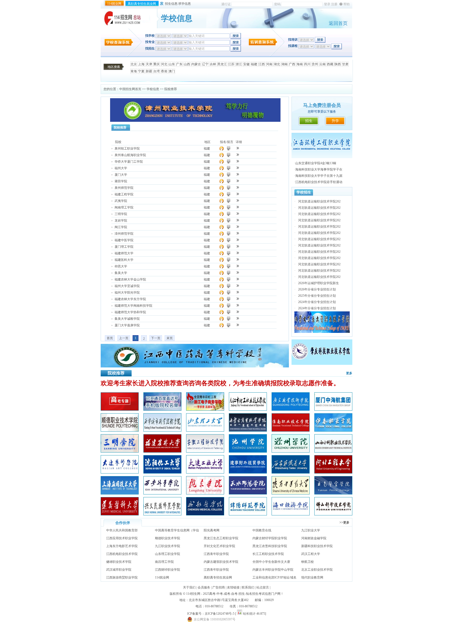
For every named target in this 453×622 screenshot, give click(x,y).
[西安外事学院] (162, 493)
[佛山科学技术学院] (333, 514)
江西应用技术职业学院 (122, 538)
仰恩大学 (121, 266)
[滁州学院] (290, 451)
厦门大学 (121, 175)
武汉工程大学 (310, 554)
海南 (299, 64)
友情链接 (233, 587)
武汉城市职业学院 (118, 569)
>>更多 (344, 522)
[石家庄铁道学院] (290, 472)
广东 (179, 64)
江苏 (231, 64)
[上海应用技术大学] (119, 493)
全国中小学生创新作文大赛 (271, 562)
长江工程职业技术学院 (268, 554)
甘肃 (345, 64)
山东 (172, 64)
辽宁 (205, 64)
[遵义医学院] (119, 514)
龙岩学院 (121, 220)
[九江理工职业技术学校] (248, 409)
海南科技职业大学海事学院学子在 (318, 169)
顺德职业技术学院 (167, 538)
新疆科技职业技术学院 (317, 546)
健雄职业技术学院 (118, 562)
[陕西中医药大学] (290, 493)
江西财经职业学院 (167, 569)
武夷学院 (121, 201)
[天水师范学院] (248, 493)
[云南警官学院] (333, 493)
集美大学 (121, 273)
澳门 (172, 71)
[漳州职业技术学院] (195, 121)
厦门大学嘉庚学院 (127, 325)
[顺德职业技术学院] (119, 430)
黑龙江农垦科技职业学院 (269, 546)
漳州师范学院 (124, 233)
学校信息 (153, 89)
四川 (307, 64)
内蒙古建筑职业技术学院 (221, 562)
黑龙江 (222, 64)
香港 (164, 71)
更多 (349, 373)
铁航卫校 (307, 562)
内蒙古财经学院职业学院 (269, 538)
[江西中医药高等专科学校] (195, 366)
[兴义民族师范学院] (162, 514)
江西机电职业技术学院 (122, 554)
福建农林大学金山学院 (130, 279)
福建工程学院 (124, 194)
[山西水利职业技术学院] (333, 451)
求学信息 (184, 3)
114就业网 (114, 3)
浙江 (239, 64)
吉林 (213, 64)
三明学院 (121, 214)
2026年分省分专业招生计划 (317, 289)
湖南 (284, 64)
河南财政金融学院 (313, 538)
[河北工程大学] (333, 472)
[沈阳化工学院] (162, 472)
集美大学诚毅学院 (127, 319)
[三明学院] (119, 451)
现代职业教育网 (312, 577)
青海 (134, 71)
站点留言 (262, 587)
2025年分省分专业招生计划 (317, 296)
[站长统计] (239, 613)
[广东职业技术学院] (290, 409)
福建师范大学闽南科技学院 (133, 305)
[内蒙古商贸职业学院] (248, 430)
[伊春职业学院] (333, 430)
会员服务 (204, 587)
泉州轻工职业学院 (127, 148)
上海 (141, 64)
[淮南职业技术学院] (290, 430)
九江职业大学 (310, 530)
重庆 (156, 64)
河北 (164, 64)
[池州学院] (248, 451)
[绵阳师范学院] (248, 514)
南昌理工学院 (164, 562)
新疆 (149, 71)
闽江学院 (121, 227)
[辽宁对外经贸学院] (248, 472)
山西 (187, 64)
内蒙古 (196, 64)
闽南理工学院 (124, 207)
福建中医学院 (124, 240)
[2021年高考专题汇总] (119, 409)
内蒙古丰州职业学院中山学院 (272, 569)
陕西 (338, 64)
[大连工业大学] (205, 472)
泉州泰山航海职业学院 (130, 155)
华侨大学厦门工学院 (129, 161)
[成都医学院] (205, 514)
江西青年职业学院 (216, 554)
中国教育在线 (261, 530)
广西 (292, 64)
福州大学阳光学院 (127, 292)
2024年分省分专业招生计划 (317, 302)
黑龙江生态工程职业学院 (221, 538)
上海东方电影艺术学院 (122, 546)
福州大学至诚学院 (127, 286)
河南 (269, 64)
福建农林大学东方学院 (130, 299)
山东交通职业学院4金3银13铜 (315, 163)
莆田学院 (121, 181)
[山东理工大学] (205, 430)
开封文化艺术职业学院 (219, 546)
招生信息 (171, 3)
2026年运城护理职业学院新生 (318, 283)
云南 (322, 64)
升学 (335, 121)
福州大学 (121, 168)
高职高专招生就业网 (142, 3)
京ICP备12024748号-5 (219, 613)
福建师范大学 (124, 253)
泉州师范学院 (124, 188)
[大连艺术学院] (119, 472)
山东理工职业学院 (167, 554)
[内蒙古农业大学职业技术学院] (322, 332)
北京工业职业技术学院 (317, 569)
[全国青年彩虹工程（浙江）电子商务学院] (205, 409)
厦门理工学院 (124, 247)
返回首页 (338, 23)
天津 (149, 64)
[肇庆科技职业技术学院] (322, 364)
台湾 (156, 71)
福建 (254, 64)
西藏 (330, 64)
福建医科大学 (124, 260)
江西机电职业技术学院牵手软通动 (318, 182)
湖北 (277, 64)
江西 (261, 64)
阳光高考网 (211, 530)
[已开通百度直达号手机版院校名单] (162, 409)
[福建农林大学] (162, 451)
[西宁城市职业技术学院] (162, 430)
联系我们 (248, 587)
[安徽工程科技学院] (205, 451)
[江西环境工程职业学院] (322, 157)
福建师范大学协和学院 (130, 312)
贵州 (315, 64)
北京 (134, 64)
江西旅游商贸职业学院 (122, 577)
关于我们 (189, 587)
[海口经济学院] (290, 514)
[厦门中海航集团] (333, 409)
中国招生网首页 (130, 89)
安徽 (246, 64)
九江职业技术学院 (167, 546)
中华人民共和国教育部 (122, 530)
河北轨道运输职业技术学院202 (319, 201)
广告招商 (218, 587)
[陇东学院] (205, 493)
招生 (308, 121)
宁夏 (141, 71)
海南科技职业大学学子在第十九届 (318, 176)
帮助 (346, 4)
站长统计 (249, 613)
